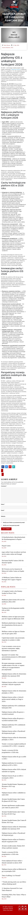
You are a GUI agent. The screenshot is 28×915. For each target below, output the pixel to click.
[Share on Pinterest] (10, 467)
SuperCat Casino (15, 69)
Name (3, 504)
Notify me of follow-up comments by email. (14, 522)
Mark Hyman (7, 45)
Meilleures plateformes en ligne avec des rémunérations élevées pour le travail (13, 625)
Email (3, 510)
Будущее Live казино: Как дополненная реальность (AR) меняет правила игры (14, 657)
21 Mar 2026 (16, 45)
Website (3, 516)
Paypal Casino (6, 546)
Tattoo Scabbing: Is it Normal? (11, 875)
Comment (4, 486)
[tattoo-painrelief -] (14, 4)
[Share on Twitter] (6, 467)
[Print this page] (13, 467)
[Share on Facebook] (2, 467)
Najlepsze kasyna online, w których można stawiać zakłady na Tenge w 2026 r (12, 699)
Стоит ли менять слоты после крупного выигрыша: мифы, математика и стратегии (11, 648)
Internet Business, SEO (7, 47)
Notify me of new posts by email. (11, 525)
